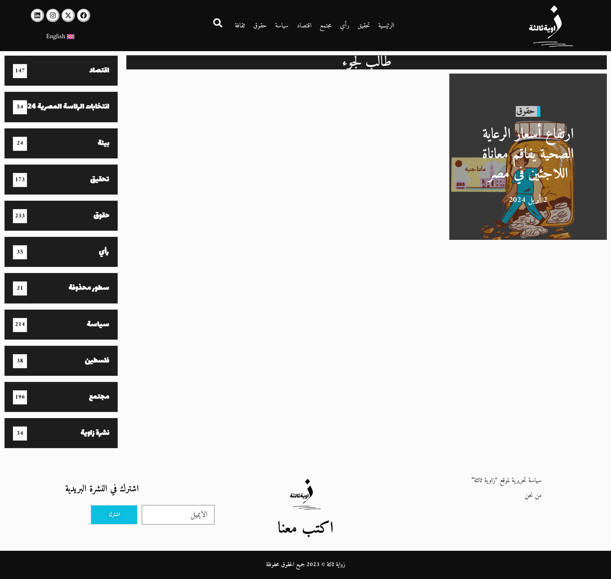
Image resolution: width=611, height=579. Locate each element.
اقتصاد (304, 26)
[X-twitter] (68, 15)
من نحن (533, 495)
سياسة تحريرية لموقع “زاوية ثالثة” (506, 480)
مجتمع (326, 26)
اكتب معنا (305, 528)
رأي (344, 26)
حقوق (260, 26)
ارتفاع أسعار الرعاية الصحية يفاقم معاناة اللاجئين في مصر (528, 154)
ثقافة (240, 26)
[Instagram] (52, 15)
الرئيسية (386, 26)
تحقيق (363, 26)
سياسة (281, 26)
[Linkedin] (37, 15)
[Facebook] (83, 15)
